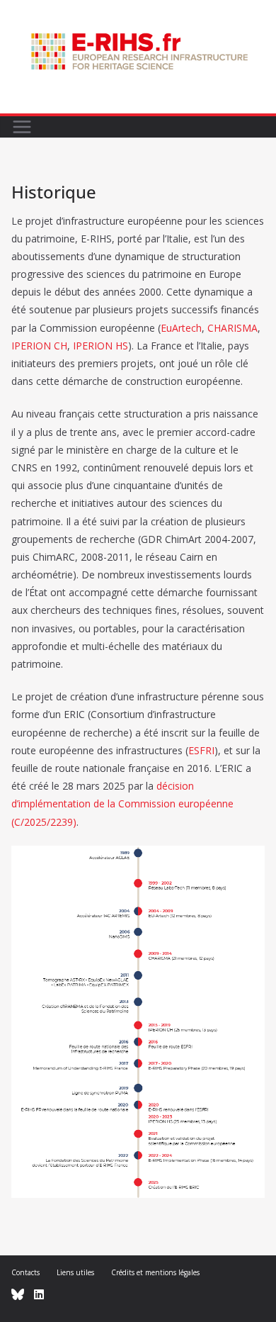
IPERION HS (100, 345)
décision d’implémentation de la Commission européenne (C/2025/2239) (122, 803)
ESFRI (201, 750)
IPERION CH (39, 345)
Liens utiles (75, 1272)
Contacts (25, 1272)
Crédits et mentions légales (155, 1272)
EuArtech (181, 328)
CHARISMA (232, 328)
